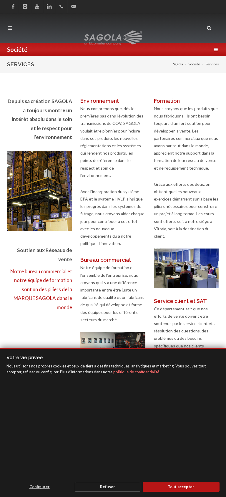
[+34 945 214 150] (61, 6)
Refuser (107, 486)
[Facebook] (13, 6)
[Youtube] (37, 6)
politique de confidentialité (136, 372)
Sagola (178, 64)
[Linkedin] (49, 6)
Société (194, 64)
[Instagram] (25, 6)
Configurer (39, 486)
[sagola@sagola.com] (73, 6)
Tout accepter (181, 486)
